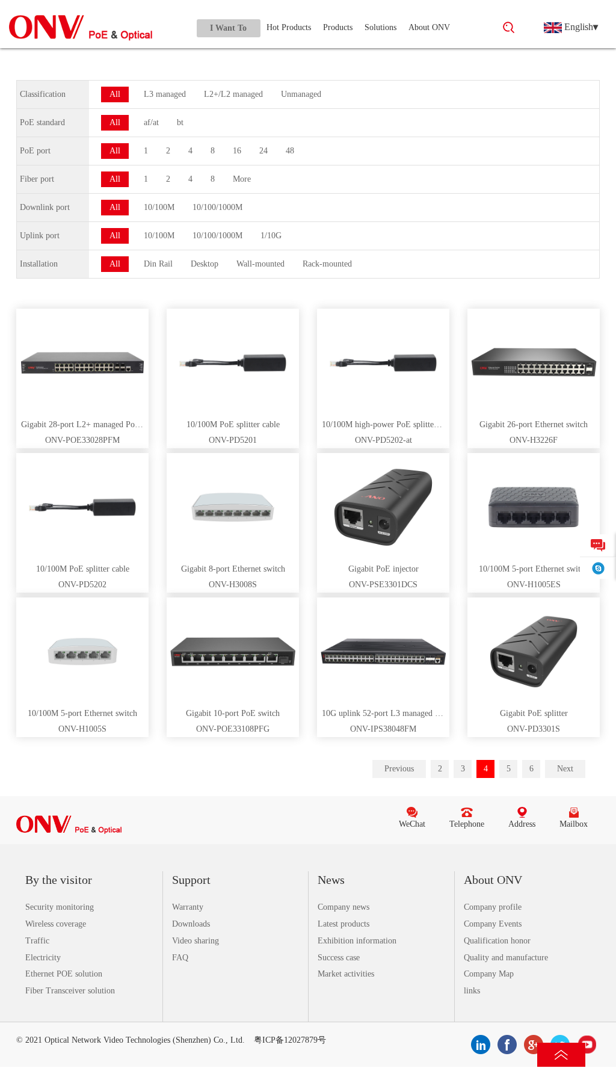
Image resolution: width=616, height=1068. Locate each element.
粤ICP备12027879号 (290, 1040)
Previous (399, 768)
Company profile (493, 907)
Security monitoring (59, 907)
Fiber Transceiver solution (70, 990)
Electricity (43, 957)
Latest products (343, 923)
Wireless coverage (55, 923)
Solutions (380, 27)
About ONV (429, 27)
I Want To (228, 27)
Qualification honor (497, 940)
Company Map (489, 973)
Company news (343, 907)
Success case (339, 957)
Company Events (493, 923)
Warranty (187, 907)
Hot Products (288, 27)
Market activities (346, 973)
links (472, 990)
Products (338, 27)
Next (565, 768)
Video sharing (195, 940)
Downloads (191, 923)
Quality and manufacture (506, 957)
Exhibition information (357, 940)
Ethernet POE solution (63, 973)
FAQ (180, 957)
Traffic (37, 940)
